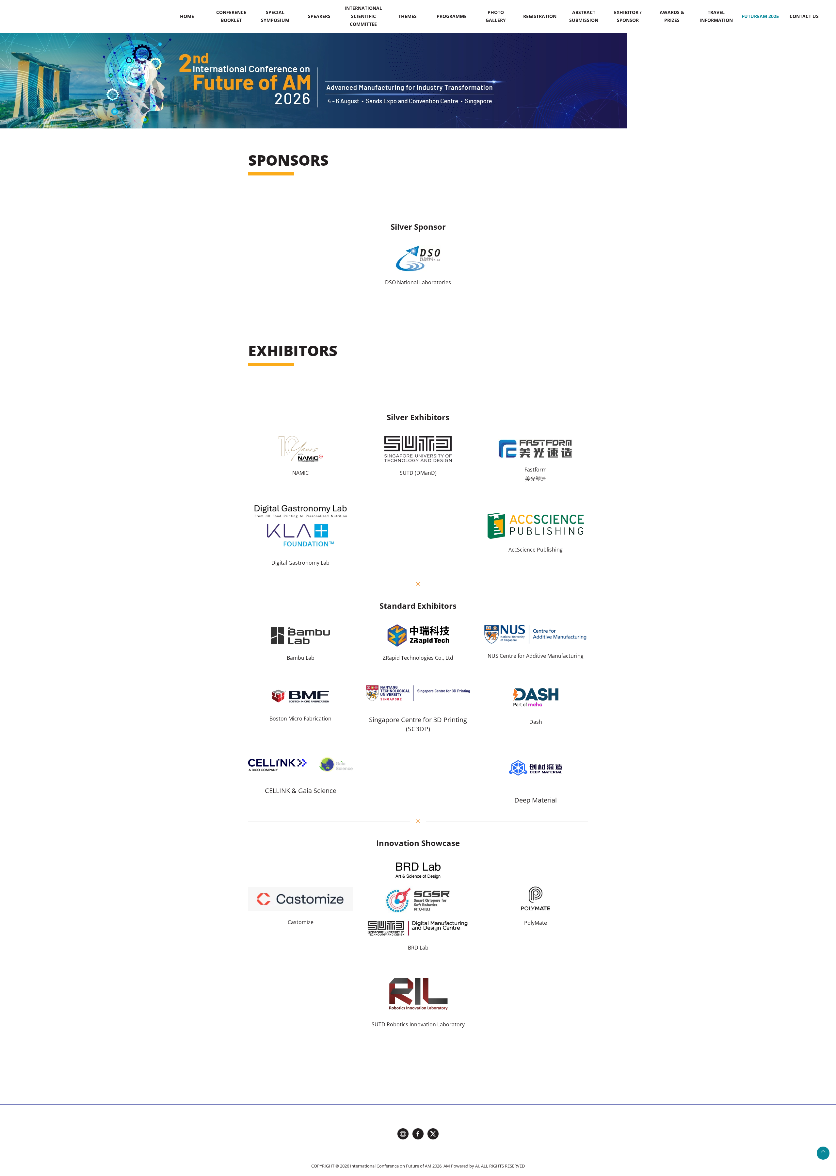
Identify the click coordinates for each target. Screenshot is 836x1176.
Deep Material (535, 800)
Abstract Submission (583, 16)
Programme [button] (452, 16)
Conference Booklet (231, 16)
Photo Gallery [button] (496, 16)
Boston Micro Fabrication (300, 718)
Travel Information (716, 16)
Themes (407, 16)
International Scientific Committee (363, 16)
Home (187, 16)
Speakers (319, 16)
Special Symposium (275, 16)
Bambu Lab (300, 657)
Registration (539, 16)
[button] (823, 1153)
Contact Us (804, 16)
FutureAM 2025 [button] (760, 16)
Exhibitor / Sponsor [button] (628, 16)
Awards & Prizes (672, 16)
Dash (535, 721)
